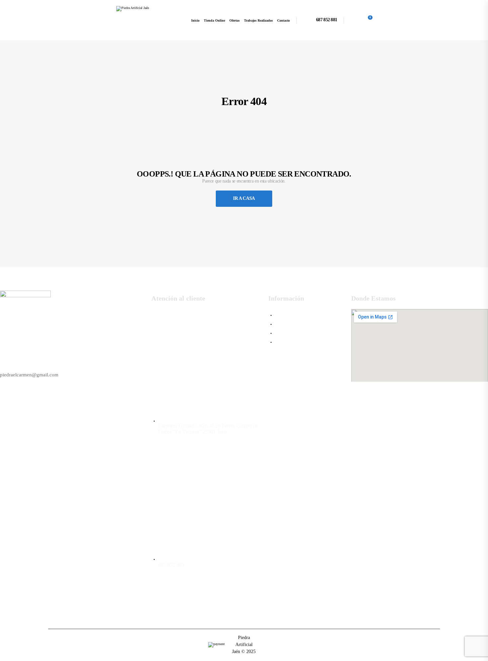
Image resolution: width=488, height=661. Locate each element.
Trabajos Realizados (258, 20)
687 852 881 (326, 19)
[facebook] (159, 597)
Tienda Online (214, 20)
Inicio (195, 20)
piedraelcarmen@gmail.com (29, 374)
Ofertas (234, 20)
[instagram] (179, 597)
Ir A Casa (244, 198)
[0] (365, 20)
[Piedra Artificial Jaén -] (141, 20)
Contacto (283, 20)
